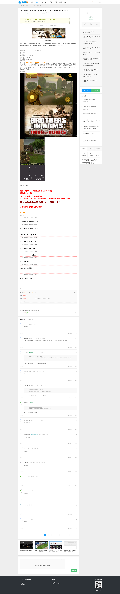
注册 (100, 2)
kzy (25, 505)
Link (26, 560)
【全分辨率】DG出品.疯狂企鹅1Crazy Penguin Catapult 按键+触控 (91, 114)
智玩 (46, 2)
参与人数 (22, 292)
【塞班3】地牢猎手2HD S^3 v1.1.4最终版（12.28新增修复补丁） (91, 75)
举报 (76, 313)
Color (23, 560)
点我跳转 (29, 268)
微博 (56, 2)
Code (30, 560)
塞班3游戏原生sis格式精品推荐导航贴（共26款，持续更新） (91, 59)
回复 (36, 217)
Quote (28, 560)
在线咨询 (84, 155)
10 (68, 535)
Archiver (22, 582)
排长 (28, 448)
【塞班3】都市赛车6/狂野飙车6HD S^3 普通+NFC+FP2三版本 (91, 70)
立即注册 (43, 21)
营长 (34, 371)
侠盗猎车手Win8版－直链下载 (89, 140)
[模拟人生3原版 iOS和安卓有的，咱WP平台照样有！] (41, 548)
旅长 (34, 324)
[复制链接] (66, 10)
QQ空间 (30, 313)
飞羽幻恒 (91, 17)
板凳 (76, 338)
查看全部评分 (22, 301)
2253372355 (27, 491)
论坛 (37, 2)
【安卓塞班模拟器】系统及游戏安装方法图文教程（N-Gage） (91, 42)
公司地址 (91, 155)
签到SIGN (95, 90)
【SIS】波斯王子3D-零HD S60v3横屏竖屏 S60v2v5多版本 (91, 48)
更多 (65, 2)
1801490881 (27, 519)
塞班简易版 (23, 584)
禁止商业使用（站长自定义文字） (48, 13)
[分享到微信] (28, 313)
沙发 (76, 324)
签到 (60, 2)
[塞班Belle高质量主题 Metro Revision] (26, 548)
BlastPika (26, 324)
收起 (75, 292)
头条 (51, 2)
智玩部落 (53, 582)
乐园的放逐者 (25, 295)
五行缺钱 (26, 371)
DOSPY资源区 (26, 5)
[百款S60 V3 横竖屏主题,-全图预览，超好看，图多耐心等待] (55, 548)
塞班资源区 (33, 5)
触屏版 (22, 583)
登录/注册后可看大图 (48, 40)
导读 (41, 2)
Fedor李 (26, 462)
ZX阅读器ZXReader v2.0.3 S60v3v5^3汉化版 (31, 310)
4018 (25, 448)
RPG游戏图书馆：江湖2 (88, 126)
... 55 (71, 535)
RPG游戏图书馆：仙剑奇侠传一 (90, 133)
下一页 (74, 535)
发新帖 (86, 90)
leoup (25, 476)
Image (25, 560)
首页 (32, 2)
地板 (76, 352)
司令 (32, 420)
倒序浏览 (30, 319)
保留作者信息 (46, 13)
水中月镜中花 (27, 420)
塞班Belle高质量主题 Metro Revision (91, 106)
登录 (97, 2)
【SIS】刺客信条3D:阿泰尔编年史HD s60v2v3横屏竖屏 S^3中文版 (91, 64)
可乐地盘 (24, 298)
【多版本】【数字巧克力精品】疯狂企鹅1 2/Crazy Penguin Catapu (91, 120)
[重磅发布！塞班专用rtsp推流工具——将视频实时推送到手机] (70, 548)
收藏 (37, 312)
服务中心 (98, 155)
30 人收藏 (42, 13)
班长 (29, 476)
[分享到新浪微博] (25, 313)
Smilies (32, 560)
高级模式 (62, 559)
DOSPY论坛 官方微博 (56, 583)
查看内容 (39, 5)
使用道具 (71, 313)
